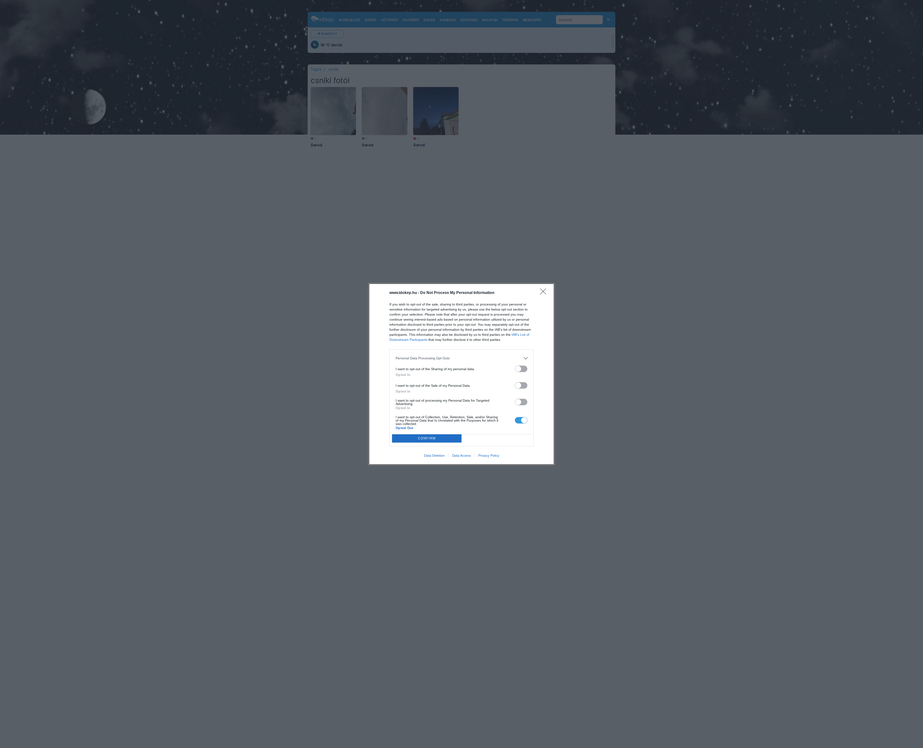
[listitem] (461, 358)
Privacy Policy (488, 455)
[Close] (544, 293)
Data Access (461, 455)
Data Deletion (434, 455)
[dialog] (461, 374)
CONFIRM (427, 438)
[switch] (521, 369)
